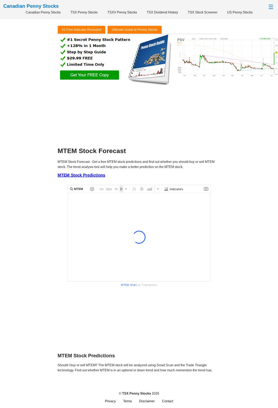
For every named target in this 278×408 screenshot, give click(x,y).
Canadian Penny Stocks (43, 12)
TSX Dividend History (162, 12)
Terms (127, 401)
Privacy (110, 401)
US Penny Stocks (240, 12)
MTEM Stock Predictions (81, 175)
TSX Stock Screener (202, 12)
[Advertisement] (139, 114)
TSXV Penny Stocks (122, 12)
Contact (167, 401)
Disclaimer (147, 401)
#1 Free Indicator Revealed (81, 29)
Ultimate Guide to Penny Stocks (135, 29)
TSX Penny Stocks (84, 12)
